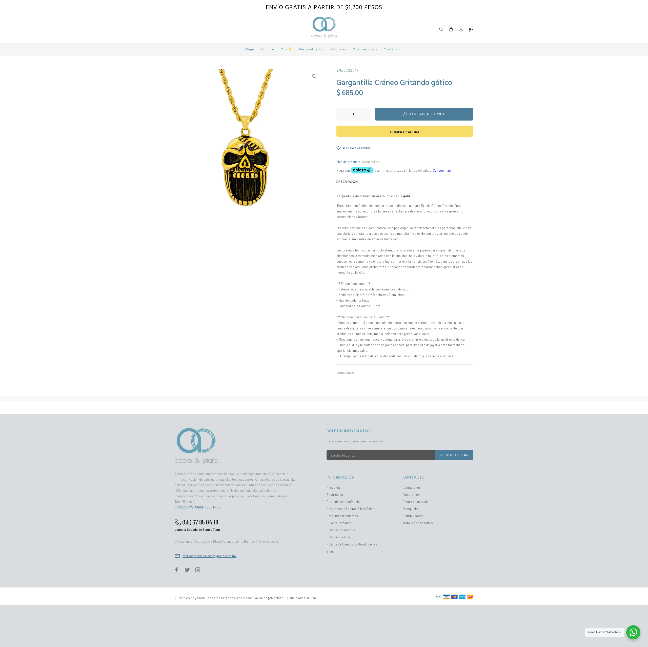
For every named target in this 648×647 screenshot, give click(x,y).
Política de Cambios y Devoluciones (352, 544)
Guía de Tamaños (339, 523)
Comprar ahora (404, 132)
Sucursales (335, 494)
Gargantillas (370, 162)
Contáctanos (411, 487)
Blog (330, 551)
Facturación (411, 494)
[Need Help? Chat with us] (633, 632)
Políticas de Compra (341, 530)
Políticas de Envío (339, 537)
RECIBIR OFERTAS (454, 455)
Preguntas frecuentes (342, 516)
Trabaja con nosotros (417, 523)
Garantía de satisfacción (344, 501)
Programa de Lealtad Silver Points (351, 508)
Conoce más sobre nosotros (197, 507)
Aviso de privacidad (269, 598)
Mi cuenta (333, 487)
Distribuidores (412, 516)
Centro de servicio (415, 501)
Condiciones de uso (301, 598)
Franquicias (410, 508)
